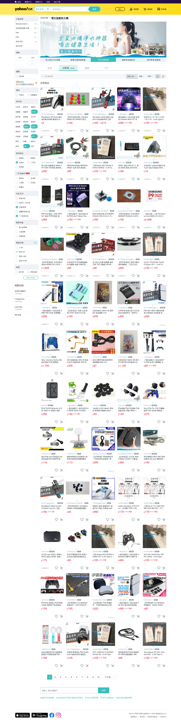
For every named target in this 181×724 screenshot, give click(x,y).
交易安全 (163, 716)
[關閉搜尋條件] (47, 9)
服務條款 (134, 716)
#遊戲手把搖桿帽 (47, 697)
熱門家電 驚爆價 (153, 59)
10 (98, 677)
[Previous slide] (42, 99)
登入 (120, 9)
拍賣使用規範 (152, 716)
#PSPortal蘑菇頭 (107, 697)
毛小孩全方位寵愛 (52, 59)
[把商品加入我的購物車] (61, 130)
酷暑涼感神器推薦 (78, 59)
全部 (49, 67)
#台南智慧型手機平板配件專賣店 (69, 697)
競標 (87, 67)
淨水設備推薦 (103, 59)
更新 (164, 713)
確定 (32, 63)
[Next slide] (62, 99)
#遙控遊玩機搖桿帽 (124, 697)
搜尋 (104, 690)
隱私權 (142, 716)
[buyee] (26, 83)
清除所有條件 (31, 277)
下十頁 (108, 677)
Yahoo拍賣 (24, 9)
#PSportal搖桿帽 (91, 697)
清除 (35, 242)
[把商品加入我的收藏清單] (56, 130)
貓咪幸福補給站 (128, 59)
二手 (106, 67)
